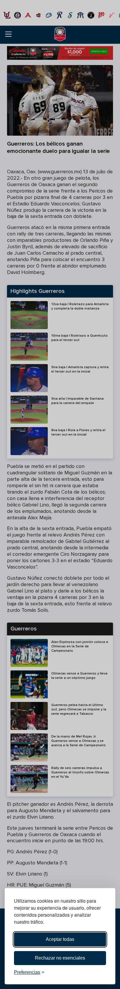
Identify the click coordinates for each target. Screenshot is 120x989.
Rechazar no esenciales (60, 957)
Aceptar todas (60, 939)
